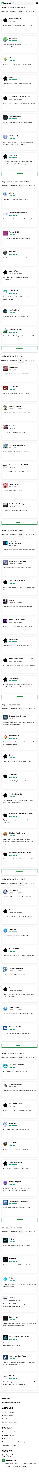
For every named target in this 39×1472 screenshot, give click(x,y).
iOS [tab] (26, 11)
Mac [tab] (20, 11)
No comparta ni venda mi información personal (16, 1442)
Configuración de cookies (9, 1445)
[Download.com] (6, 3)
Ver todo (19, 174)
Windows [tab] (4, 11)
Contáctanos (6, 1419)
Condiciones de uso (8, 1435)
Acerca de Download (8, 1412)
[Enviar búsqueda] (13, 3)
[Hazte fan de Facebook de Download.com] (3, 1455)
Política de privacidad (8, 1432)
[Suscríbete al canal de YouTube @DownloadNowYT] (11, 1455)
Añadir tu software (7, 1415)
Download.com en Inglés (9, 1422)
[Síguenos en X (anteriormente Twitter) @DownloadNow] (7, 1455)
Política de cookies (7, 1438)
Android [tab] (13, 11)
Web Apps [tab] (32, 11)
